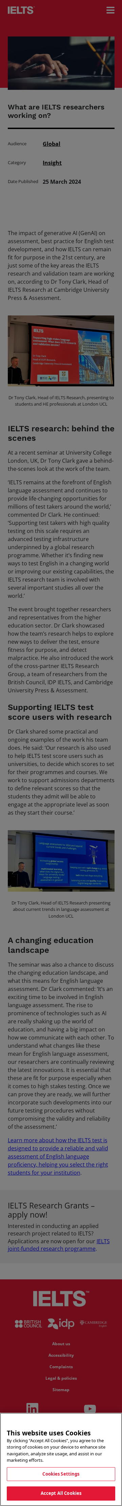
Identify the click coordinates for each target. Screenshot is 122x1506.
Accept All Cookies (61, 1493)
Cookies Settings (60, 1474)
